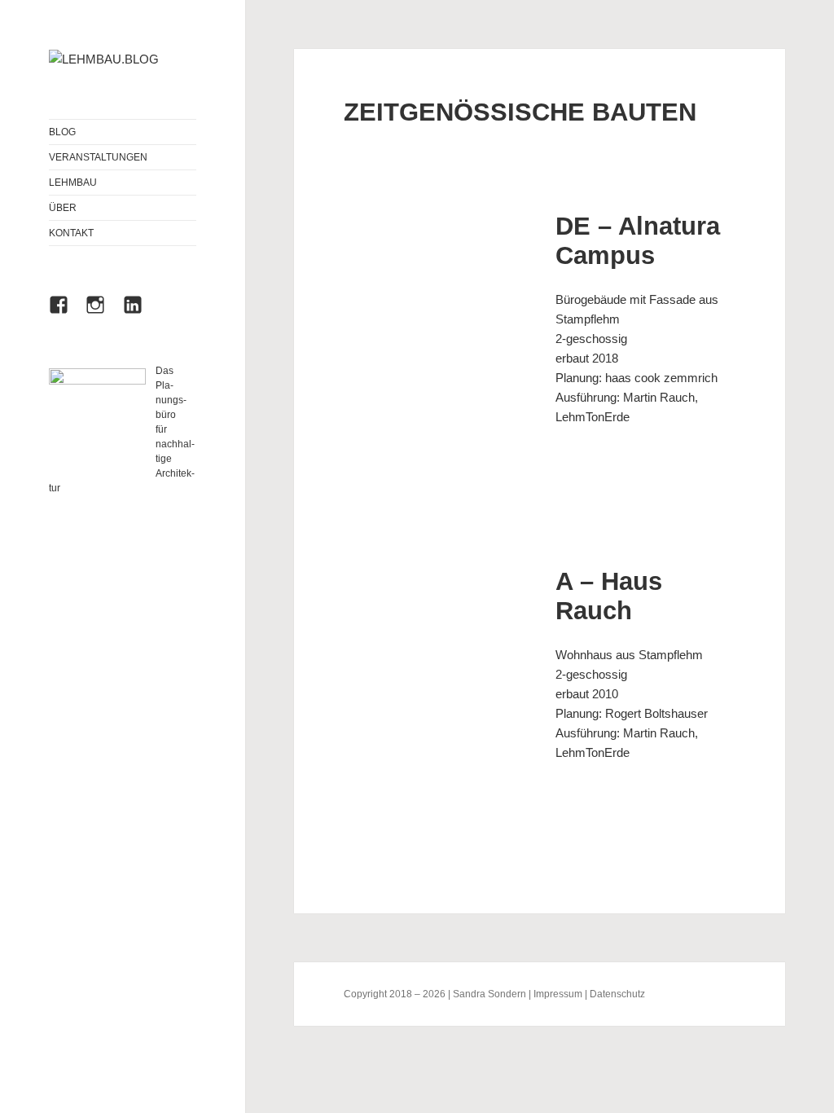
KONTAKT (71, 233)
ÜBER (63, 207)
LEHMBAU (73, 182)
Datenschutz (617, 994)
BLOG (62, 132)
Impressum (557, 994)
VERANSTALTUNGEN (98, 157)
